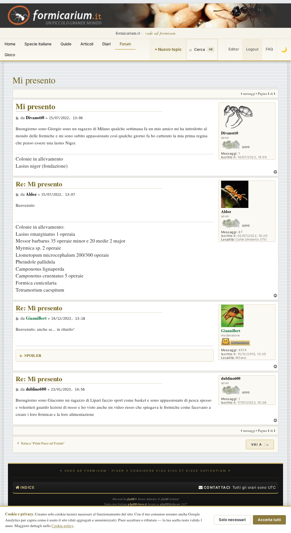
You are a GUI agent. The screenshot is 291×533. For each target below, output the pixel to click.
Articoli (86, 43)
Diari (106, 43)
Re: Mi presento (39, 184)
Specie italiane (37, 43)
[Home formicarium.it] (145, 15)
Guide (66, 43)
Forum (125, 43)
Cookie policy (62, 525)
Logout (252, 49)
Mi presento (34, 80)
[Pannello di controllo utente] (221, 49)
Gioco (10, 54)
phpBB (131, 499)
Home (10, 43)
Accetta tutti (269, 519)
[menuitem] (214, 488)
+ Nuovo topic (168, 49)
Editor (233, 49)
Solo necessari (232, 519)
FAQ (269, 49)
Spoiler (32, 355)
